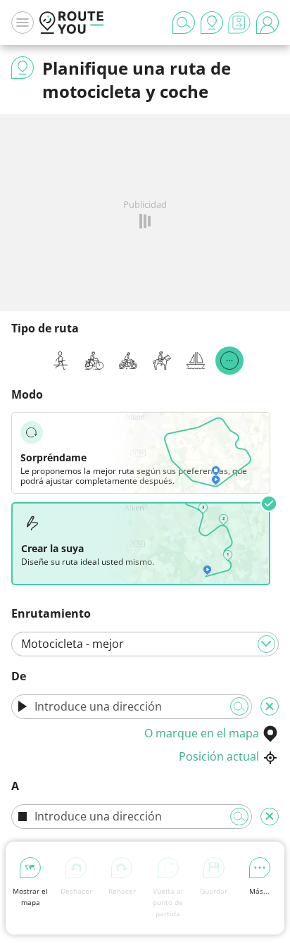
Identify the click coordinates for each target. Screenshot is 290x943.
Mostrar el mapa (30, 896)
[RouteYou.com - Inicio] (71, 22)
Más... (259, 891)
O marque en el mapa (201, 733)
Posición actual (219, 756)
